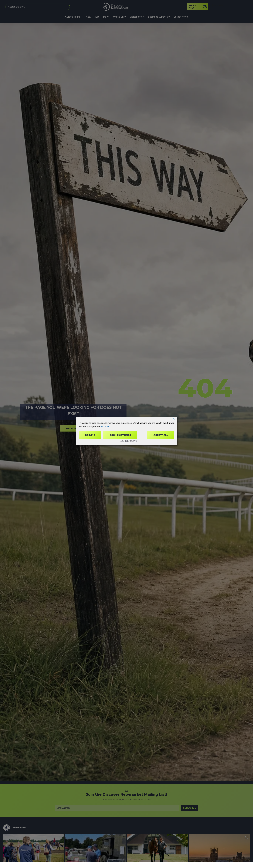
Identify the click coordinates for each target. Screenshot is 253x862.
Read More (106, 426)
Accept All (161, 435)
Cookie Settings (120, 435)
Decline (90, 435)
